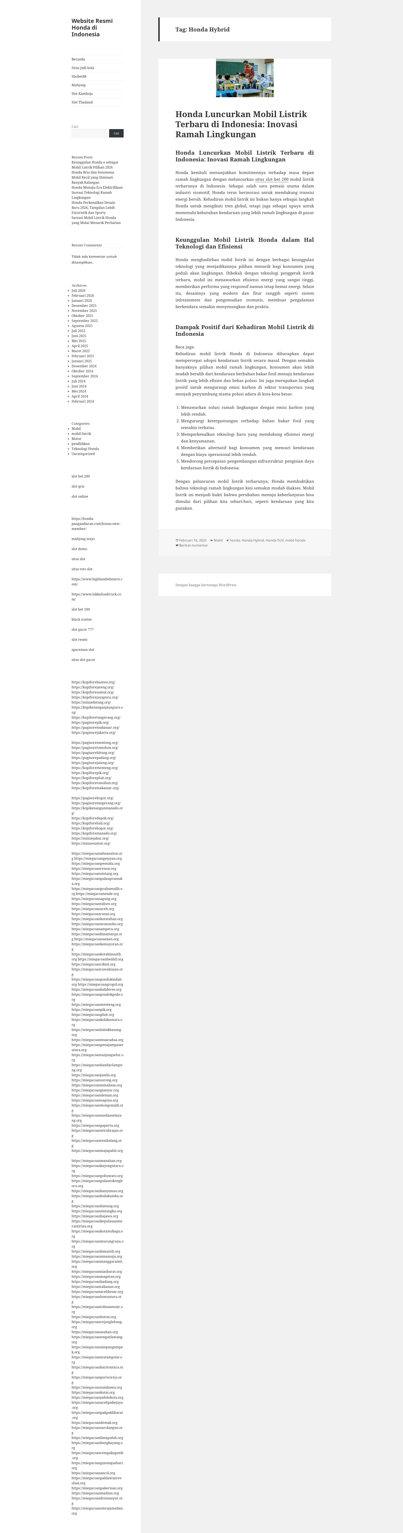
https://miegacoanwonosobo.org (97, 924)
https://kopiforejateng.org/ (93, 687)
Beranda (78, 59)
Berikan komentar (193, 545)
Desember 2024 (84, 366)
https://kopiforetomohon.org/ (95, 783)
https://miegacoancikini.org (93, 964)
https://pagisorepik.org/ (90, 722)
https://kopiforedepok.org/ (93, 818)
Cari (75, 126)
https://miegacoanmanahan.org (97, 1160)
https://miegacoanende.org (97, 893)
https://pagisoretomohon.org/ (95, 747)
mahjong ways (83, 538)
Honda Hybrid (253, 540)
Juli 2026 (78, 290)
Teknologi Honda (85, 448)
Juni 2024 (79, 386)
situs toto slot (82, 569)
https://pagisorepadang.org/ (94, 757)
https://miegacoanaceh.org (93, 908)
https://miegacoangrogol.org (100, 984)
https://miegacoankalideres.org (97, 989)
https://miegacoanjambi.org (94, 1075)
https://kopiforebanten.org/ (93, 682)
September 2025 (85, 320)
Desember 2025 (84, 305)
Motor (76, 438)
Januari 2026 (82, 300)
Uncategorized (83, 453)
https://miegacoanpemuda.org (96, 863)
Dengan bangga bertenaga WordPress (205, 585)
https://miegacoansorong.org (95, 1080)
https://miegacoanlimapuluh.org (97, 1437)
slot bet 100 (81, 609)
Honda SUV (275, 540)
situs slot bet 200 (272, 179)
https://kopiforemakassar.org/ (95, 788)
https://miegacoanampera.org (95, 929)
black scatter (82, 619)
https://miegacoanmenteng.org (96, 1004)
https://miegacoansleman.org (95, 1095)
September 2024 (85, 376)
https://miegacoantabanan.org (96, 1286)
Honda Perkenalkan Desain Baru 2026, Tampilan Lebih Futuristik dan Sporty (93, 207)
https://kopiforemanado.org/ (94, 833)
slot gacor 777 (83, 629)
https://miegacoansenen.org (96, 939)
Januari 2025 (82, 361)
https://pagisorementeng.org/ (95, 742)
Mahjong (79, 85)
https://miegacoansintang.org (95, 873)
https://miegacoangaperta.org (95, 1125)
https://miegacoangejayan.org (98, 858)
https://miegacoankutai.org (93, 1392)
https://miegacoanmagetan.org (96, 1276)
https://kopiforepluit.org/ (91, 778)
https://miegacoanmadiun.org (95, 1493)
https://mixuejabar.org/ (90, 838)
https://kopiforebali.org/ (91, 823)
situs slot (78, 559)
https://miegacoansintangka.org (97, 1211)
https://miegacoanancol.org (93, 1473)
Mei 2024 (79, 391)
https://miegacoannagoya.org (95, 1100)
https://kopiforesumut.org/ (93, 692)
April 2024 (80, 396)
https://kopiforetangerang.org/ (96, 717)
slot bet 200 (81, 476)
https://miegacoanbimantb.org (96, 1251)
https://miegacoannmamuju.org (97, 1256)
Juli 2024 (78, 381)
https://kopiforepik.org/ (90, 772)
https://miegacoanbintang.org (95, 1206)
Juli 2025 (78, 330)
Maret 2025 (81, 351)
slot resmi (79, 639)
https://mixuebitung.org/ (91, 702)
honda (235, 540)
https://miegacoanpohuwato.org (97, 1175)
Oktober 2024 (82, 371)
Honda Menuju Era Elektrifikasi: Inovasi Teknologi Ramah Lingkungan (97, 192)
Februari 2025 (83, 356)
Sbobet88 (79, 76)
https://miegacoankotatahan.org (97, 919)
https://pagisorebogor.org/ (93, 798)
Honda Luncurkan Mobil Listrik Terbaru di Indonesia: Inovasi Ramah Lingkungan (241, 124)
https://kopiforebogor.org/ (92, 828)
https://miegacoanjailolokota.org (97, 1397)
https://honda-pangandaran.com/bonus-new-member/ (96, 523)
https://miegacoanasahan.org (95, 1332)
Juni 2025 (79, 336)
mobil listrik (81, 433)
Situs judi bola (83, 67)
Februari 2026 (83, 295)
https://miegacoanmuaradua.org (97, 1039)
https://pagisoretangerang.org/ (96, 803)
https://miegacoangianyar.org (95, 1090)
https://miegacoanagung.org (94, 898)
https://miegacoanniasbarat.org (97, 1271)
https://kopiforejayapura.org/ (95, 697)
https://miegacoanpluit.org (93, 1014)
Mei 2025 (79, 341)
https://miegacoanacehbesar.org (97, 1291)
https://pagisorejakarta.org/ (94, 732)
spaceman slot (83, 649)
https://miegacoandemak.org (95, 1422)
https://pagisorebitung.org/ (93, 752)
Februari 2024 (83, 401)
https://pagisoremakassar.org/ (95, 727)
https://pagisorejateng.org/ (93, 762)
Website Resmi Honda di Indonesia (92, 27)
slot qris (78, 486)
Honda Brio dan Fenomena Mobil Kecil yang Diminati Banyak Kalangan (93, 177)
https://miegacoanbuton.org (94, 1317)
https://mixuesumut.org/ (91, 843)
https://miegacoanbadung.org (95, 1281)
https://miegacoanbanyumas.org (97, 1191)
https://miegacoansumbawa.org (97, 1387)
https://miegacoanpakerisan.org (97, 1488)
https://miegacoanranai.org (93, 914)
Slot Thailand (82, 102)
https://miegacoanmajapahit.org (97, 1150)
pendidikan (81, 443)
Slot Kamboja (82, 93)
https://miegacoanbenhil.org (100, 959)
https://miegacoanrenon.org (94, 868)
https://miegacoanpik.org (92, 1009)
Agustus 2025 (82, 325)
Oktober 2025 (82, 315)
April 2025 (80, 346)
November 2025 (84, 310)
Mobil (76, 428)
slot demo (79, 549)
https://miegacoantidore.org (94, 903)
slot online (80, 496)
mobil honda (295, 540)
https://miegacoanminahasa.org (97, 1085)
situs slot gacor (83, 659)
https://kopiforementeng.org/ (95, 767)
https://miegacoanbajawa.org (95, 1216)
